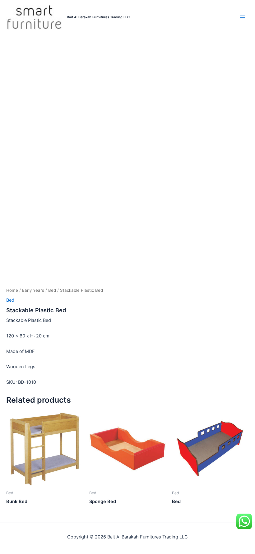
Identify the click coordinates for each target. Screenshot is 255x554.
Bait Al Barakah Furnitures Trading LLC (98, 17)
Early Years (33, 290)
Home (12, 290)
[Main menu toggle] (242, 17)
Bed (52, 290)
